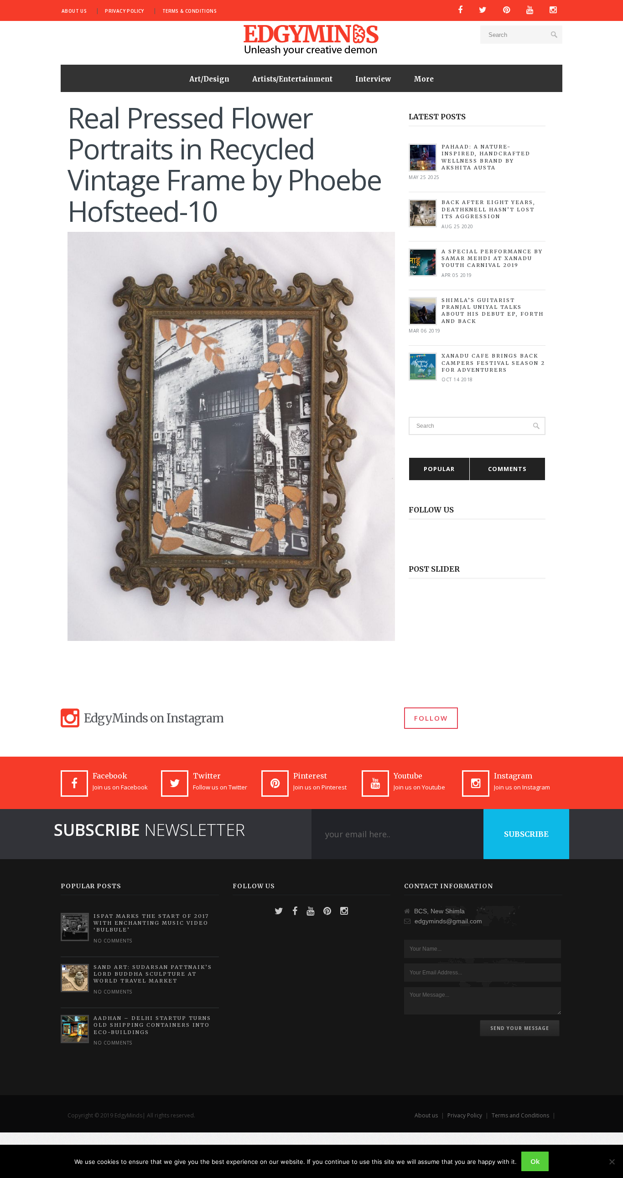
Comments (507, 469)
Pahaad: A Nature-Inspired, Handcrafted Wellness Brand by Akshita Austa (485, 157)
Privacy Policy (124, 11)
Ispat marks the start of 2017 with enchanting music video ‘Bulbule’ (151, 923)
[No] (611, 1161)
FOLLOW (431, 717)
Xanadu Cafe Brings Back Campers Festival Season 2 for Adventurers (493, 363)
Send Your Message (519, 1028)
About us (74, 11)
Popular (439, 469)
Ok (535, 1161)
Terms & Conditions (189, 11)
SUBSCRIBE (526, 834)
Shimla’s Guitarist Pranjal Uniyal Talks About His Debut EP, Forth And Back (492, 310)
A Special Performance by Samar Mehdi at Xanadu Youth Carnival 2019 (492, 258)
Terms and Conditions (520, 1115)
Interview (373, 79)
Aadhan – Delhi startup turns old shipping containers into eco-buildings (152, 1025)
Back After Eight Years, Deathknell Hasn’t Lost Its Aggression (488, 209)
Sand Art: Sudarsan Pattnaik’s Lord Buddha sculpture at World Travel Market (152, 974)
